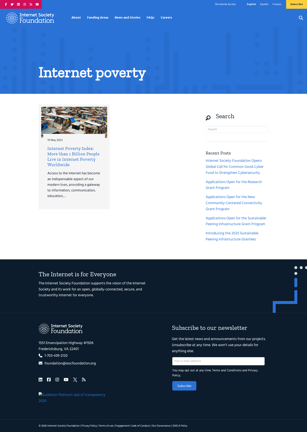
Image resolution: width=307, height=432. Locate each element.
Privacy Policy (89, 426)
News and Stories (127, 17)
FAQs (150, 17)
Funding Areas (97, 17)
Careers (166, 17)
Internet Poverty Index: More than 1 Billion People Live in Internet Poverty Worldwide (73, 156)
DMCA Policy (180, 426)
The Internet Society (225, 4)
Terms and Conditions (226, 370)
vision (116, 283)
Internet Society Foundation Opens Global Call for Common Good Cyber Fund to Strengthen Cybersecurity (235, 167)
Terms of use (106, 426)
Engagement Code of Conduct (132, 426)
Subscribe (184, 386)
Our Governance (161, 426)
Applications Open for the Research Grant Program (234, 185)
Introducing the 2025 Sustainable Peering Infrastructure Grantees (232, 236)
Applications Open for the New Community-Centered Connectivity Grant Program (234, 203)
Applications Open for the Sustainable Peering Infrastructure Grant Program (236, 221)
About (76, 17)
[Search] (298, 18)
